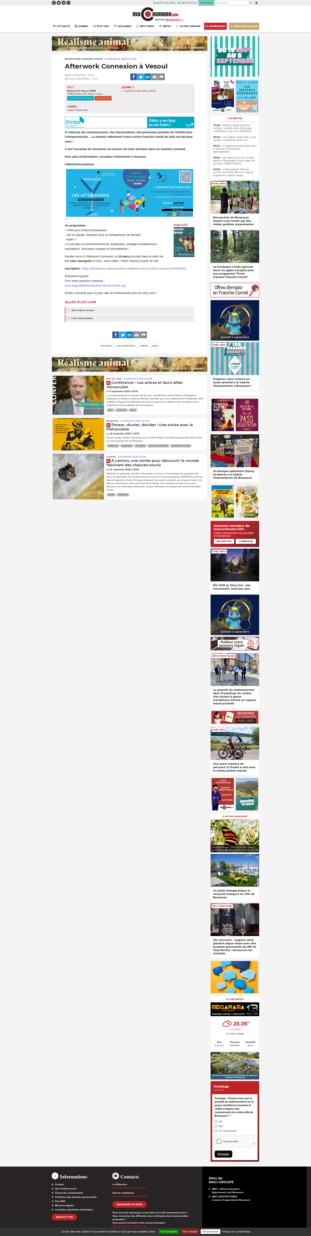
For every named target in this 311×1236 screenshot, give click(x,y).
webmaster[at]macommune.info (129, 1226)
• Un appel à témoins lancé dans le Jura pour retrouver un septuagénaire (235, 148)
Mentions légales (64, 1205)
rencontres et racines (181, 446)
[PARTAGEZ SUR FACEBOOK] (133, 77)
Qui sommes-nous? (66, 1188)
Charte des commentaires (69, 1192)
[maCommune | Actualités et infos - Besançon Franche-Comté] (155, 14)
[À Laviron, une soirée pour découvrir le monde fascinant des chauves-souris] (78, 468)
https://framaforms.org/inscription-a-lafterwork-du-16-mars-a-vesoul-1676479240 (134, 268)
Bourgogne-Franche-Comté (84, 58)
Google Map (103, 98)
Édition (160, 19)
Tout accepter (168, 1231)
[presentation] (213, 835)
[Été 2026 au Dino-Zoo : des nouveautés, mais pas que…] (235, 565)
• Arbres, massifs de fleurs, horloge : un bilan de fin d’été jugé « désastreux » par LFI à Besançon (232, 128)
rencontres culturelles (158, 446)
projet (155, 345)
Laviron (111, 457)
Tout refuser (189, 1231)
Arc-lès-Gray (114, 379)
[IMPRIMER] (161, 77)
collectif (143, 345)
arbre (110, 410)
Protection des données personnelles (76, 1197)
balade (111, 495)
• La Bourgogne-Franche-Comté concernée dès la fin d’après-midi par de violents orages (233, 172)
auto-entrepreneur (126, 345)
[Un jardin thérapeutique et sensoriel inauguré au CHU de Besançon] (235, 870)
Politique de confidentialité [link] (236, 1231)
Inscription (224, 541)
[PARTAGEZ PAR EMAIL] (154, 77)
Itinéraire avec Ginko (81, 98)
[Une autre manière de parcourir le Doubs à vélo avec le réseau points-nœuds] (235, 743)
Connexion (246, 541)
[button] (250, 3)
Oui (220, 1121)
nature (133, 410)
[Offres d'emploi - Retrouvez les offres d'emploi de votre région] (235, 296)
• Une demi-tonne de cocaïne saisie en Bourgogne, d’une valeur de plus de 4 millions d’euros (234, 160)
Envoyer (223, 1154)
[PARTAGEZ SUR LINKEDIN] (147, 77)
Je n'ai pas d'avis (227, 1130)
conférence (121, 410)
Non (221, 1126)
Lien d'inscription (82, 318)
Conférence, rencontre (120, 58)
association (106, 345)
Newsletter (64, 1217)
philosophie (127, 446)
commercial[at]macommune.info (130, 1196)
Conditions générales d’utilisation (74, 1209)
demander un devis (129, 1204)
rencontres (140, 446)
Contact (59, 1184)
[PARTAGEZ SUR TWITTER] (140, 77)
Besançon (112, 421)
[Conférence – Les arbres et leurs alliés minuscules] (78, 390)
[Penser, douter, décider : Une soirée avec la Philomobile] (78, 432)
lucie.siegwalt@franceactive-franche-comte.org (95, 285)
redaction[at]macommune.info (129, 1187)
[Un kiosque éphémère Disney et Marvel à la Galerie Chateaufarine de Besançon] (235, 450)
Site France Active (82, 310)
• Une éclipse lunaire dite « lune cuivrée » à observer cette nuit (234, 138)
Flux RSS (60, 1201)
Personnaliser (210, 1231)
